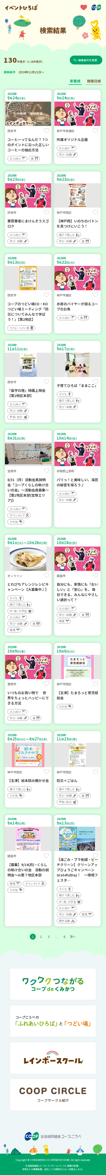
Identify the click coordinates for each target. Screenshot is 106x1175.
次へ (73, 936)
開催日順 (94, 80)
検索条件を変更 (87, 60)
